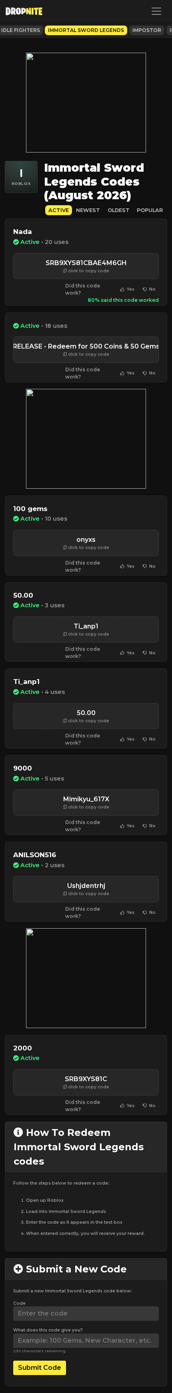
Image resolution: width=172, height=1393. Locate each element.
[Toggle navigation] (156, 11)
